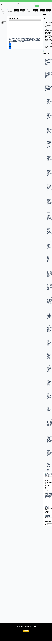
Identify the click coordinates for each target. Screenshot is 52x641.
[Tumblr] (25, 46)
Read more (11, 42)
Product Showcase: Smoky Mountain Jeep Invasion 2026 (48, 485)
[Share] (25, 48)
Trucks (46, 28)
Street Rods (49, 508)
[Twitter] (25, 45)
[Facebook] (25, 44)
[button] (9, 4)
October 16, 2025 (49, 35)
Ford (45, 35)
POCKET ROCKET (13, 18)
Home (4, 13)
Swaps (46, 21)
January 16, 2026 (49, 43)
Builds (46, 43)
